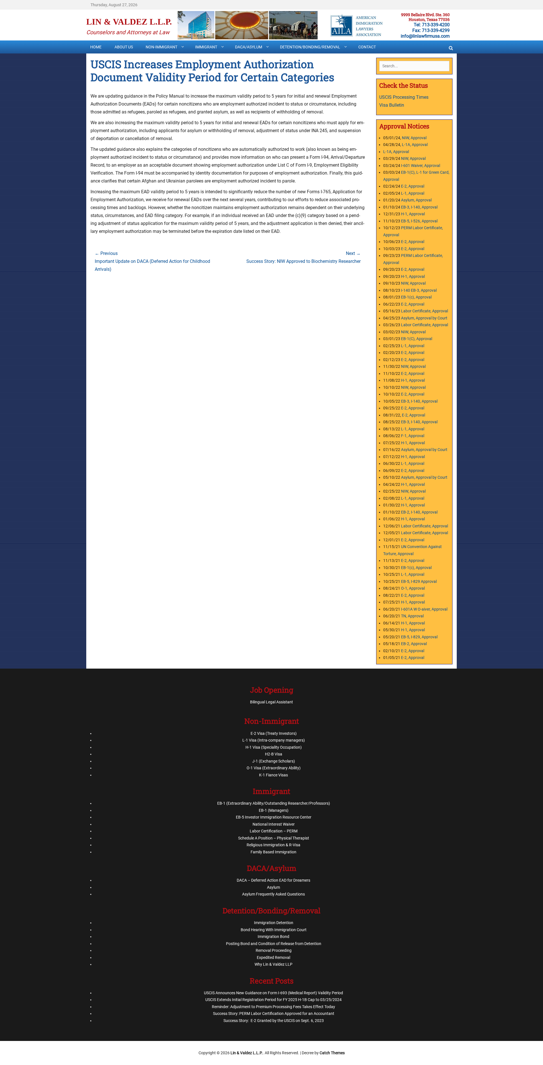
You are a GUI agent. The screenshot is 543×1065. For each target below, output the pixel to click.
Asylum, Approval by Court (424, 318)
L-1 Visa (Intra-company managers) (273, 740)
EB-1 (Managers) (273, 810)
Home (96, 47)
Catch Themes (332, 1053)
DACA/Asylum (248, 47)
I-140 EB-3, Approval (419, 290)
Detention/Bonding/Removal (310, 47)
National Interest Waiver (274, 824)
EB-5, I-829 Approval (419, 581)
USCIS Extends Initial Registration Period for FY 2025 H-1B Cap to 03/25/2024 (273, 999)
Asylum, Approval (416, 200)
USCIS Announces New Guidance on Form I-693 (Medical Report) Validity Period (273, 993)
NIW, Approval (414, 138)
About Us (124, 47)
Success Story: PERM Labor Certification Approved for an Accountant (273, 1013)
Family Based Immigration (273, 852)
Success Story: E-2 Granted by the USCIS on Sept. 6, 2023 (273, 1020)
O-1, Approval (413, 588)
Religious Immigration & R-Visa (273, 845)
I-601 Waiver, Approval (420, 165)
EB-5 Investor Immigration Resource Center (273, 817)
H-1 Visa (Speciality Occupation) (273, 747)
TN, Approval (412, 616)
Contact (367, 47)
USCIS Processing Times (403, 97)
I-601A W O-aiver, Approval (424, 609)
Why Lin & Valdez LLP (273, 964)
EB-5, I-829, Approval (419, 637)
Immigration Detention (273, 922)
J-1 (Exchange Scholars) (273, 761)
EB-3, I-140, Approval (419, 207)
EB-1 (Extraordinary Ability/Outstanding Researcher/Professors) (273, 803)
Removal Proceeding (274, 950)
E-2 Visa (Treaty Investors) (274, 733)
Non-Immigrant (161, 47)
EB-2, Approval (414, 643)
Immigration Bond (273, 936)
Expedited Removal (273, 957)
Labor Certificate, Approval (424, 311)
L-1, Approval (412, 193)
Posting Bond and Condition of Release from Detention (273, 943)
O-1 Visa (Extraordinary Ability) (274, 768)
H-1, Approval (413, 214)
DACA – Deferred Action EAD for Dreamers (273, 880)
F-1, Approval (412, 435)
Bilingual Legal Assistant (271, 702)
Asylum (273, 887)
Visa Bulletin (392, 105)
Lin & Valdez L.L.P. (129, 21)
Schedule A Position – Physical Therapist (273, 838)
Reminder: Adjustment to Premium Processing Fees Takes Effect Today (273, 1006)
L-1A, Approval (415, 144)
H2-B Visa (273, 754)
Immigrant (206, 47)
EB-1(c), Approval (416, 297)
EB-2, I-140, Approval (419, 512)
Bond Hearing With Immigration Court (274, 929)
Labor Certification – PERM (274, 831)
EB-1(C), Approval (416, 338)
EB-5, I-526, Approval (419, 221)
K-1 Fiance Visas (273, 775)
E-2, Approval (412, 186)
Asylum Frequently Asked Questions (273, 894)
